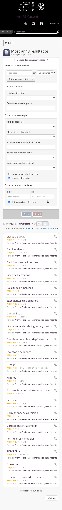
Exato (34, 202)
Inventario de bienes (19, 352)
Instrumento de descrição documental (25, 142)
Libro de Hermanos (18, 275)
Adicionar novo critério (19, 79)
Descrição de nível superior (19, 103)
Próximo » (51, 498)
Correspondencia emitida (22, 426)
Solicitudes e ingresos (20, 288)
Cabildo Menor (15, 249)
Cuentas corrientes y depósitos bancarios (32, 339)
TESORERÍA (13, 451)
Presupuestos (15, 464)
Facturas (12, 400)
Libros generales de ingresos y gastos (29, 326)
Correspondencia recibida (22, 413)
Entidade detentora (16, 93)
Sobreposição (18, 202)
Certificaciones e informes (22, 262)
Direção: (38, 228)
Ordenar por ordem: (14, 228)
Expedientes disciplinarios (22, 300)
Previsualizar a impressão (18, 223)
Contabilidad (14, 313)
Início (9, 191)
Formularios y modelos (20, 438)
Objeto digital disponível (18, 132)
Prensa (11, 365)
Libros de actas (16, 236)
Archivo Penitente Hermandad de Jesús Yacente (36, 243)
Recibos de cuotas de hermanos (26, 477)
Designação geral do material (20, 163)
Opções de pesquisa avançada (31, 59)
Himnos (11, 377)
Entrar (53, 23)
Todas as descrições (20, 178)
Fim (32, 191)
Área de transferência (25, 24)
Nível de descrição (15, 121)
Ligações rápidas (41, 24)
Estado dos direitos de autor (20, 152)
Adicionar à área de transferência (55, 236)
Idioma (33, 24)
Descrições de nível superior (24, 174)
